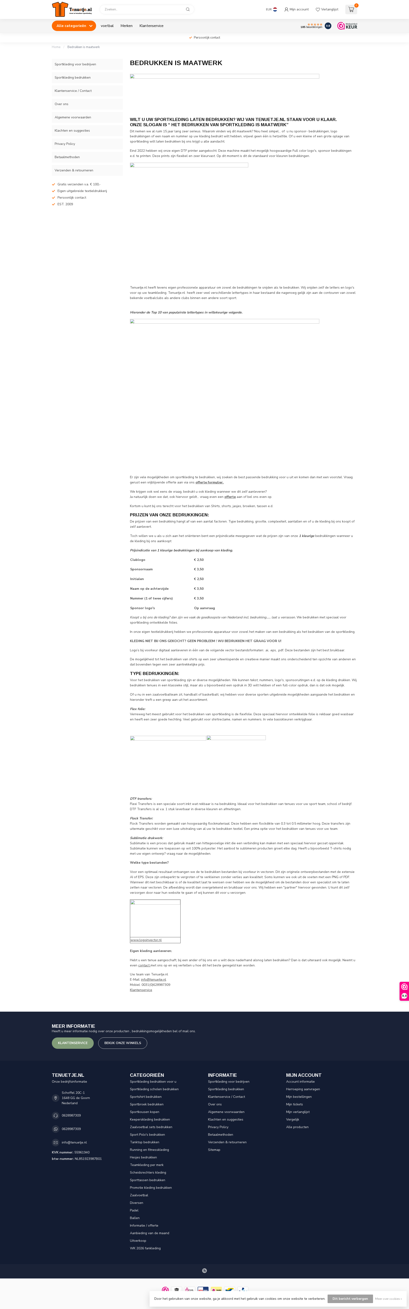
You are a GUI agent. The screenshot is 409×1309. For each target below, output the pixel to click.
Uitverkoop (138, 1240)
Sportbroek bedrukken (147, 1104)
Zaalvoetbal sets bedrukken (151, 1127)
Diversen (136, 1203)
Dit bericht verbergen (350, 1298)
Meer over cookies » (388, 1299)
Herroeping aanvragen (303, 1089)
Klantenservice (151, 25)
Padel (134, 1210)
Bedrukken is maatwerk (83, 47)
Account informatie (300, 1081)
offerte (230, 497)
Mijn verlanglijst (298, 1112)
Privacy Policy (65, 144)
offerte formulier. (210, 482)
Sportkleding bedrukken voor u (153, 1081)
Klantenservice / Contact (73, 91)
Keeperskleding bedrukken (150, 1119)
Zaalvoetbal (139, 1195)
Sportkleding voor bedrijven (75, 64)
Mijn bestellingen (299, 1097)
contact (144, 965)
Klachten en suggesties (72, 130)
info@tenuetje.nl (153, 979)
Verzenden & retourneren (74, 170)
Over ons (61, 104)
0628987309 (71, 1115)
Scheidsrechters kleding (148, 1172)
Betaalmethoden (67, 157)
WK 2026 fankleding (145, 1248)
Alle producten (297, 1127)
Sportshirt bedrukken (146, 1097)
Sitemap (214, 1150)
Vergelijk (292, 1119)
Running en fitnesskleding (149, 1150)
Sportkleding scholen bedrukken (154, 1089)
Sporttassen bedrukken (147, 1180)
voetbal (107, 25)
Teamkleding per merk (147, 1165)
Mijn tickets (294, 1104)
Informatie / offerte (144, 1225)
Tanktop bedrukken (144, 1142)
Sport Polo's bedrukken (147, 1134)
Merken (126, 25)
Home (56, 47)
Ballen (135, 1218)
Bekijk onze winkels (122, 1043)
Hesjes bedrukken (143, 1157)
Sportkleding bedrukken (73, 77)
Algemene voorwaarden (73, 117)
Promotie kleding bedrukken (151, 1187)
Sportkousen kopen (144, 1112)
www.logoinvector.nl (146, 940)
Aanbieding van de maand (149, 1233)
